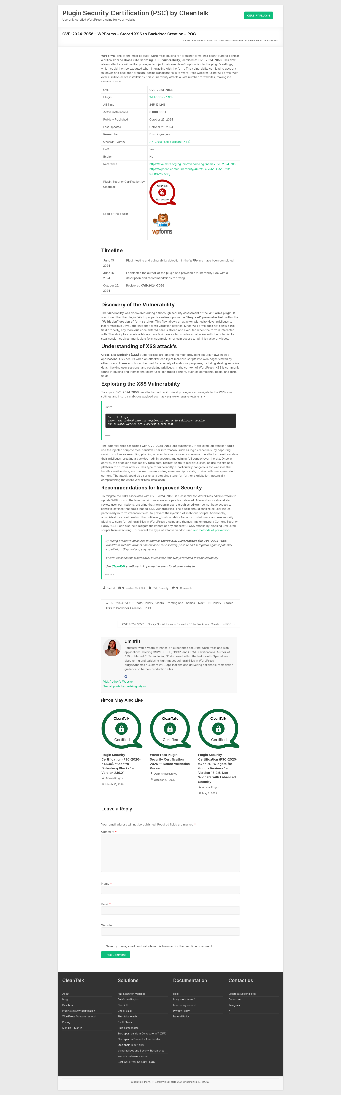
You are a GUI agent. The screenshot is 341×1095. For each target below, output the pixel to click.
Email (106, 904)
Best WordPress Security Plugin (136, 1061)
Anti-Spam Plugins (128, 999)
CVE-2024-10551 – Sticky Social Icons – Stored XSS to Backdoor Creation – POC (178, 624)
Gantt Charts (125, 1022)
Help (176, 993)
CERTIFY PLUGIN (258, 15)
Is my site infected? (184, 999)
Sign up (66, 1027)
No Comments (184, 588)
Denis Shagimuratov (165, 773)
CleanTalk (119, 566)
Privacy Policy (181, 1010)
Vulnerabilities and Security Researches (141, 1050)
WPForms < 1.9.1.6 (161, 97)
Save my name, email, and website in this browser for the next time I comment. (159, 946)
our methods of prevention (211, 530)
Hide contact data (128, 1027)
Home (200, 40)
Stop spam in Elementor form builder (139, 1039)
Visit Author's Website (118, 681)
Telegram (234, 1005)
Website (106, 925)
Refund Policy (181, 1016)
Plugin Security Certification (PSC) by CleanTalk (135, 13)
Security (164, 588)
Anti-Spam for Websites (131, 993)
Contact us (235, 999)
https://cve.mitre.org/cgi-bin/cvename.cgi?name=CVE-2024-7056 (193, 164)
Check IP (123, 1005)
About (65, 993)
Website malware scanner (133, 1056)
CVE (155, 588)
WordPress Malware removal (79, 1016)
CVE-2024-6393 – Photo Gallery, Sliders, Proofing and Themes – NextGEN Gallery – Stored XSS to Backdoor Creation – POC (169, 605)
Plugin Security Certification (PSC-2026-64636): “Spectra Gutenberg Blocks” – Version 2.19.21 (121, 764)
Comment (109, 831)
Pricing (66, 1022)
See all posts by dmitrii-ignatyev (124, 686)
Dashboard (68, 1005)
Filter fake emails (127, 1016)
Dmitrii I (111, 588)
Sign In (78, 1027)
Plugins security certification (78, 1010)
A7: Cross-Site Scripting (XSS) (169, 141)
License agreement (184, 1005)
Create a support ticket (242, 993)
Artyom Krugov (114, 778)
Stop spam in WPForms (131, 1044)
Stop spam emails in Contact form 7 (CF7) (142, 1033)
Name (106, 883)
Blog (65, 999)
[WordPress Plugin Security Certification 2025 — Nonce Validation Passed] (170, 710)
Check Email (125, 1010)
